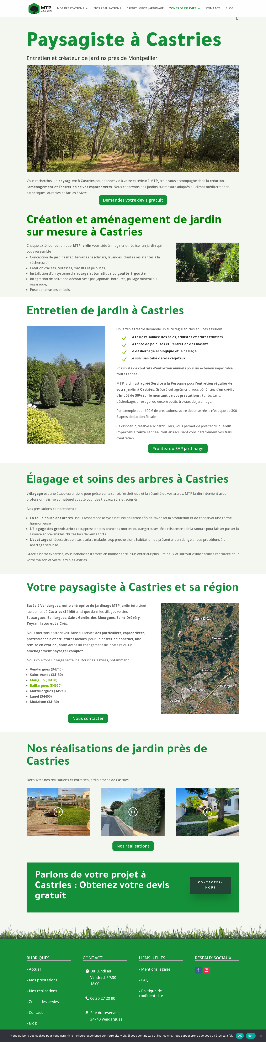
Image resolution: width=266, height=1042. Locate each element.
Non (251, 1035)
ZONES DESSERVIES (182, 8)
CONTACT (213, 8)
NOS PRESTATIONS (70, 8)
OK (240, 1035)
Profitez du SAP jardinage (177, 448)
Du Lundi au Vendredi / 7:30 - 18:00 (104, 977)
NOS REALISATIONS (107, 8)
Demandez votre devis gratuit (133, 200)
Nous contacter (88, 718)
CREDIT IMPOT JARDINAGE (145, 8)
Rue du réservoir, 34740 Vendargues (106, 1016)
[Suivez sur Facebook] (198, 970)
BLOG (229, 8)
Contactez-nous (210, 885)
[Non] (261, 1036)
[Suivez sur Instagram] (206, 970)
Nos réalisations (133, 846)
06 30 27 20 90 (102, 998)
